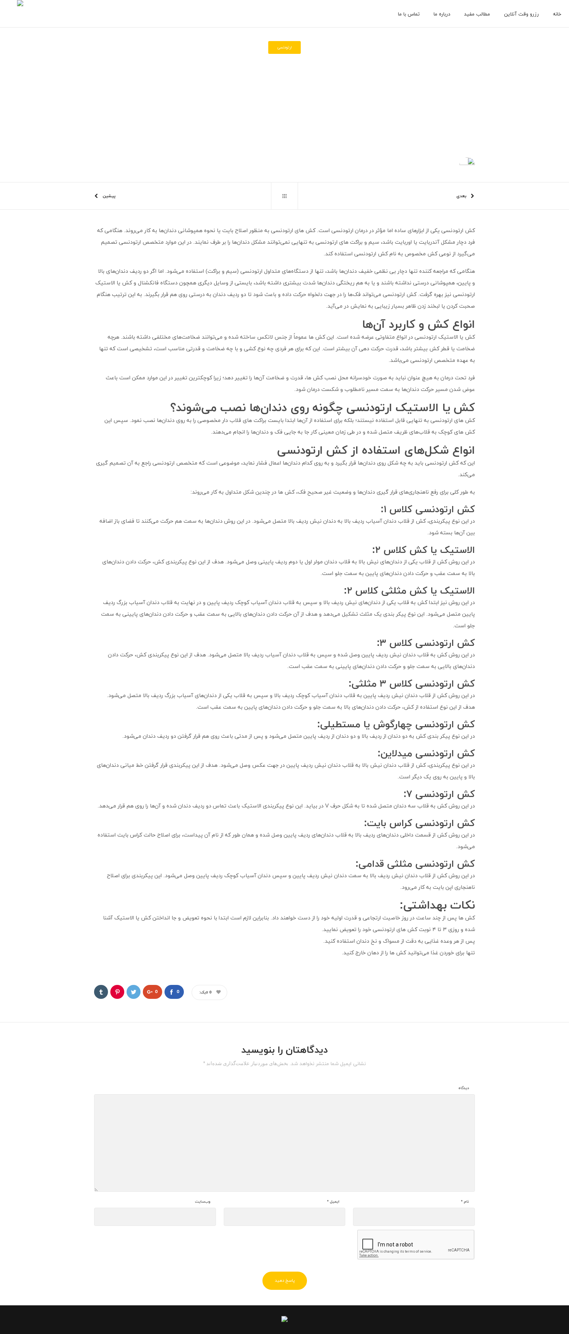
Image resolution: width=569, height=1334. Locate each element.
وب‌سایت (202, 1202)
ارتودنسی (298, 92)
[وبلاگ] (284, 196)
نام (465, 1202)
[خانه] (284, 1317)
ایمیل (333, 1202)
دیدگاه (463, 1088)
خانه (315, 92)
